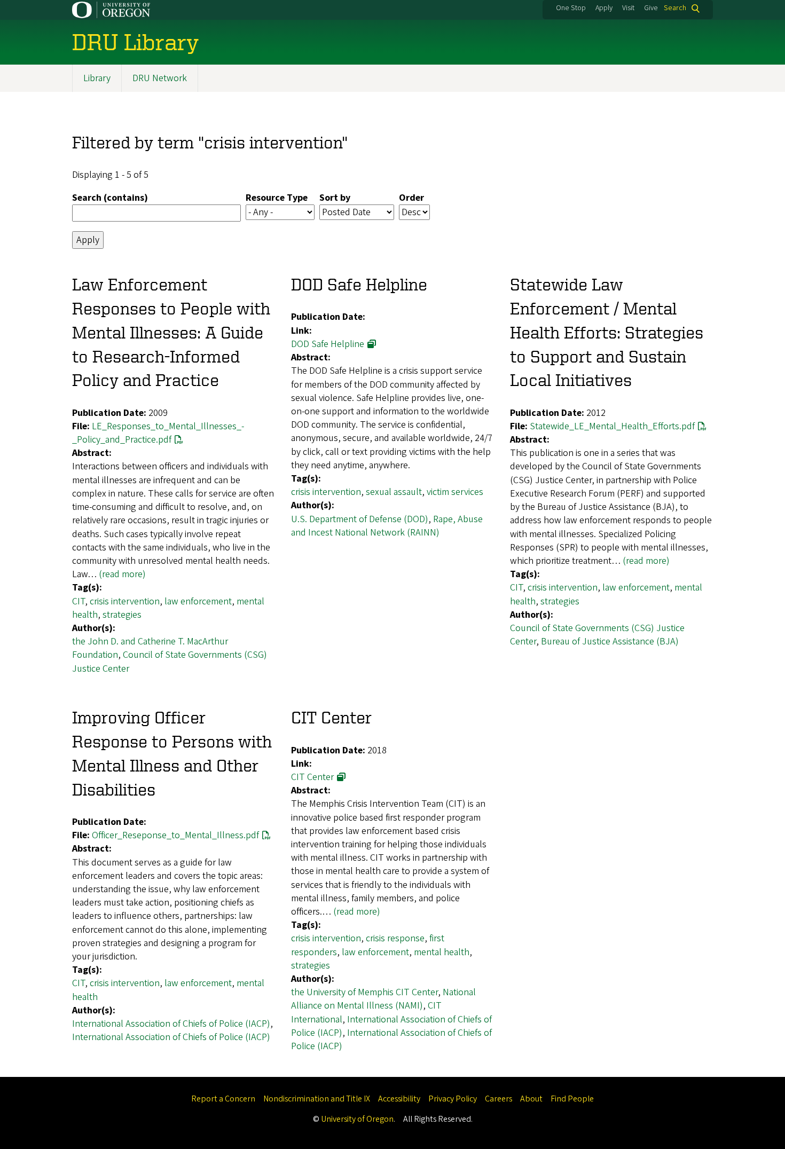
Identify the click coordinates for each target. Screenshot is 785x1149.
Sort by (334, 197)
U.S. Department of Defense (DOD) (359, 519)
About (531, 1099)
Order (411, 197)
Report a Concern (223, 1099)
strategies (122, 614)
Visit (628, 8)
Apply (604, 8)
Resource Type (277, 197)
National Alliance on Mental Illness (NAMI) (383, 999)
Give (651, 8)
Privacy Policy (452, 1099)
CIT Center (312, 777)
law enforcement (198, 601)
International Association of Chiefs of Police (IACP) (171, 1023)
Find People (572, 1099)
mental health (441, 952)
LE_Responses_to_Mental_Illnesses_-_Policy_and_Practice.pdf (158, 433)
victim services (455, 492)
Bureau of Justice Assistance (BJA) (610, 641)
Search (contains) (110, 197)
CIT (78, 601)
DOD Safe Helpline (327, 344)
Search (675, 8)
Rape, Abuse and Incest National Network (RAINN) (387, 526)
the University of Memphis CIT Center (364, 992)
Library (97, 78)
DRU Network (159, 78)
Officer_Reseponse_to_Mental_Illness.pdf (175, 835)
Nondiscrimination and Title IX (316, 1099)
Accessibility (399, 1099)
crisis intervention (125, 601)
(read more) (122, 574)
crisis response (395, 938)
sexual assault (394, 492)
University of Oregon (357, 1119)
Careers (498, 1099)
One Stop (571, 8)
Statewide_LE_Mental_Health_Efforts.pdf (612, 426)
